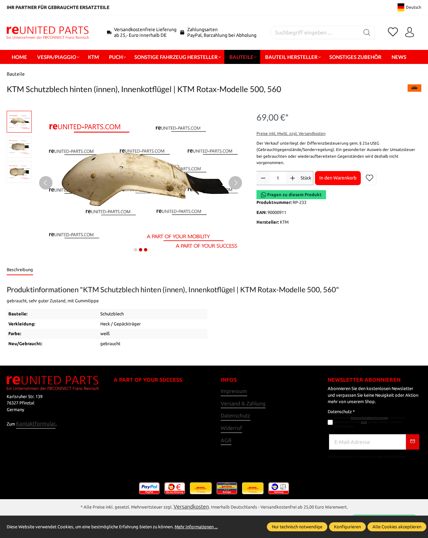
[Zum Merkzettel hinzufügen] (369, 178)
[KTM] (414, 90)
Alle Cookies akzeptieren (396, 526)
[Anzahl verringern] (263, 178)
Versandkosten (191, 507)
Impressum (234, 391)
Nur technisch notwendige (297, 526)
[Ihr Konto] (410, 32)
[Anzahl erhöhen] (292, 178)
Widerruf (231, 428)
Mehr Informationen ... (196, 526)
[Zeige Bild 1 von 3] (135, 249)
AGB (226, 440)
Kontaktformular (36, 423)
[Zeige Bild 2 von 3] (140, 249)
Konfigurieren (347, 526)
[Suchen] (366, 32)
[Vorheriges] (45, 182)
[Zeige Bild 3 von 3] (145, 249)
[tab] (20, 270)
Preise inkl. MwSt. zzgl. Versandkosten (291, 133)
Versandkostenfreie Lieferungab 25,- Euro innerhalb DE (145, 32)
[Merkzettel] (393, 32)
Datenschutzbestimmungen (369, 417)
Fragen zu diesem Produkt (294, 194)
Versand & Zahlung (243, 403)
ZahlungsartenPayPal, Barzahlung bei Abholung (221, 32)
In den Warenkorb (337, 177)
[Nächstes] (235, 182)
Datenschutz (235, 415)
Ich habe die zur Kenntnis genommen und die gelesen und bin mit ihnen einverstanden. (370, 422)
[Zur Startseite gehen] (48, 32)
